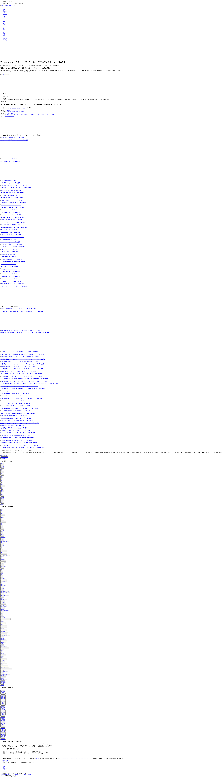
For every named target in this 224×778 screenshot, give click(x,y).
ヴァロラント (3, 560)
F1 (1, 620)
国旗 (1, 577)
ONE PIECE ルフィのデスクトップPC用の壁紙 (12, 217)
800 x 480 (7, 113)
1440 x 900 (20, 111)
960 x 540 (7, 114)
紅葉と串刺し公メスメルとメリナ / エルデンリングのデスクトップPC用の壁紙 (19, 423)
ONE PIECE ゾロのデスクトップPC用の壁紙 (11, 197)
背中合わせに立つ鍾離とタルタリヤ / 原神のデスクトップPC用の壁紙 (17, 432)
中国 (1, 614)
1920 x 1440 (3, 698)
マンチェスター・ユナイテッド (6, 668)
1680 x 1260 (3, 697)
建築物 (2, 502)
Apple (2, 573)
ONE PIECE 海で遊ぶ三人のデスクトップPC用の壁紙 (13, 227)
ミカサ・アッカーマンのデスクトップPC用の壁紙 (12, 247)
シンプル (5, 34)
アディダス (3, 660)
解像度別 (5, 11)
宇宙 (4, 24)
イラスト (5, 18)
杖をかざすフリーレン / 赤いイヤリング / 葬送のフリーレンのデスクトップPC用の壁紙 (22, 447)
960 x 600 (7, 111)
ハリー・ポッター (4, 641)
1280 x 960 (16, 108)
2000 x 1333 (3, 739)
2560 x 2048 (3, 704)
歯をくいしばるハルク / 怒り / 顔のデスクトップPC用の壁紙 (15, 403)
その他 (2, 504)
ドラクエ (2, 672)
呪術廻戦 (2, 685)
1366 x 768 (29, 114)
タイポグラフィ (3, 625)
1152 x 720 (11, 111)
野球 (1, 494)
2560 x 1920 (3, 701)
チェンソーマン (3, 659)
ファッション (3, 623)
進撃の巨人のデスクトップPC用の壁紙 (10, 183)
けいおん (2, 656)
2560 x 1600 (3, 713)
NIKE (2, 643)
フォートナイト (3, 675)
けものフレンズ (3, 679)
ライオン (2, 589)
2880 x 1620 (3, 735)
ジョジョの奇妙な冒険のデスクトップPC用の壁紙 (12, 261)
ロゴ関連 (2, 539)
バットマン (3, 578)
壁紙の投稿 (29, 774)
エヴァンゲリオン (4, 553)
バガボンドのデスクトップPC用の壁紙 (10, 276)
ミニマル (2, 563)
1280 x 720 (24, 114)
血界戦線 (2, 678)
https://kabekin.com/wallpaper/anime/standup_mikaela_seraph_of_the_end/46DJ (76, 758)
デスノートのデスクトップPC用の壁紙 (10, 161)
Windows (2, 609)
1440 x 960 (11, 116)
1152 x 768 (7, 116)
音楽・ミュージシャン (5, 541)
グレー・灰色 (3, 562)
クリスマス (3, 602)
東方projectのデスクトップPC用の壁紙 (10, 271)
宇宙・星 (2, 467)
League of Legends (4, 632)
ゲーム (4, 17)
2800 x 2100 (3, 702)
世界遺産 (5, 33)
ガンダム (2, 638)
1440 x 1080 (25, 108)
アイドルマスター (4, 627)
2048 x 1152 (3, 731)
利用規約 (37, 758)
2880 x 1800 (3, 714)
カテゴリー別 (5, 10)
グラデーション (3, 581)
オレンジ (2, 530)
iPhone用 (4, 39)
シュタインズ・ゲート (5, 595)
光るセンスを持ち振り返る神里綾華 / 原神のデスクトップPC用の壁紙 (17, 413)
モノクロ (2, 569)
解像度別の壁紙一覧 (4, 457)
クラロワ (2, 683)
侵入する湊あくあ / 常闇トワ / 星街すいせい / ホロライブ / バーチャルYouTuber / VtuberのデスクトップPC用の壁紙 (29, 383)
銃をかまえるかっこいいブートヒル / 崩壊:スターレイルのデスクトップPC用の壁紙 (21, 373)
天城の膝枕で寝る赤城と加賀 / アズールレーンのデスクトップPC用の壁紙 (18, 442)
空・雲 (2, 474)
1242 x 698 (20, 114)
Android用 (5, 40)
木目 (1, 575)
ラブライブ (3, 617)
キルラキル (3, 681)
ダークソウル (3, 585)
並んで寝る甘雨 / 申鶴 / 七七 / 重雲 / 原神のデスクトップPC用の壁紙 (17, 437)
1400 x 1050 (20, 108)
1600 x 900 (42, 114)
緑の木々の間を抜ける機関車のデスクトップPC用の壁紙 (14, 393)
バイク (2, 491)
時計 (1, 664)
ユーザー (30, 99)
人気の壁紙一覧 (3, 458)
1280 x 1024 (7, 110)
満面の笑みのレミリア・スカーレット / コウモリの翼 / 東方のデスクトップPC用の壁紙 (22, 364)
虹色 (1, 598)
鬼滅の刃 (2, 616)
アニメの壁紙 (5, 94)
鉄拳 (1, 624)
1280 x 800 (15, 111)
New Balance (3, 682)
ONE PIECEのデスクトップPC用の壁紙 (10, 232)
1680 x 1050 (24, 111)
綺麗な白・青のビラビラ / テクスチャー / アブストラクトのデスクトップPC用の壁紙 (21, 398)
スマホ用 (5, 14)
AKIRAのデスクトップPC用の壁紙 (9, 266)
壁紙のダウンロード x (4, 74)
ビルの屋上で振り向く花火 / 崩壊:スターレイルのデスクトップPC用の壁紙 (19, 408)
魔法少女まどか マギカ (5, 591)
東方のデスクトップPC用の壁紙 (8, 256)
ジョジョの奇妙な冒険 (5, 610)
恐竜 (1, 613)
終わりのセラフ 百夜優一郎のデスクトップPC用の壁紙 (14, 140)
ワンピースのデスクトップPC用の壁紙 (10, 212)
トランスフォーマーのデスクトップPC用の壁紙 (12, 237)
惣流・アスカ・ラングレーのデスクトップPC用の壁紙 (13, 286)
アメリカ (2, 545)
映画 (1, 501)
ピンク (2, 520)
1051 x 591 (15, 114)
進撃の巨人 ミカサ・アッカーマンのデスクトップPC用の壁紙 (15, 187)
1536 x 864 (38, 114)
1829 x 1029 (47, 114)
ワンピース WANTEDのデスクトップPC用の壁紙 (12, 222)
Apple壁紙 (2, 661)
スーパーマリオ (3, 630)
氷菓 (1, 657)
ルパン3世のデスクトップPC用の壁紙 (9, 251)
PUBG (2, 670)
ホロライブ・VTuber (4, 671)
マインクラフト (3, 599)
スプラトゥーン (3, 634)
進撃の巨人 (3, 559)
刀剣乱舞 (2, 645)
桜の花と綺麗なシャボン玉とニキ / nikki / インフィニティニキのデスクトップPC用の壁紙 (22, 359)
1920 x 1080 (51, 114)
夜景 (4, 26)
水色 (1, 527)
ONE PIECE (3, 537)
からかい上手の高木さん (5, 674)
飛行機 (2, 490)
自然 (4, 21)
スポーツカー (3, 521)
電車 (4, 29)
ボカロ (2, 534)
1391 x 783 (33, 114)
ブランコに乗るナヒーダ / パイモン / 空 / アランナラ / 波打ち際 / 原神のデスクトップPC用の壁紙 (24, 378)
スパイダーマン (3, 605)
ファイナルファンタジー (5, 555)
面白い (2, 621)
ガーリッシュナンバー (5, 667)
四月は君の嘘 (3, 654)
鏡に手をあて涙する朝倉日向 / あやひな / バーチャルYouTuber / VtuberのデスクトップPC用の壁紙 (24, 332)
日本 (1, 531)
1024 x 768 (7, 108)
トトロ (2, 649)
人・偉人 (2, 588)
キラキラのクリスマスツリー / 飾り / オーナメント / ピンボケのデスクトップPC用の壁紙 (22, 388)
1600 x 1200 (3, 696)
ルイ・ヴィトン (3, 663)
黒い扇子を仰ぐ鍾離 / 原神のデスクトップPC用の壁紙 (13, 428)
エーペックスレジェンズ (5, 635)
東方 (1, 584)
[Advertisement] (112, 50)
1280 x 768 (11, 113)
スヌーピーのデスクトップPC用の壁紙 (10, 242)
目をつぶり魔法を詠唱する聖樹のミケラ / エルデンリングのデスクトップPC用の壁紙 (21, 311)
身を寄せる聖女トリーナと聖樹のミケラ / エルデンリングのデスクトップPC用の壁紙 (21, 369)
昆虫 (1, 484)
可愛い (2, 517)
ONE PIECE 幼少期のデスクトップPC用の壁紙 (12, 192)
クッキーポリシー (18, 774)
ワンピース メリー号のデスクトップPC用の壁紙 (12, 207)
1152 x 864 (12, 108)
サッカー (2, 495)
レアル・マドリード (4, 666)
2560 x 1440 (3, 734)
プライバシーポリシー (9, 774)
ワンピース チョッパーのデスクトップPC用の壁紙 (13, 202)
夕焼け (2, 535)
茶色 (1, 549)
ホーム (4, 7)
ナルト (2, 556)
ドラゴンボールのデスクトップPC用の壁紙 (11, 281)
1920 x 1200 (3, 712)
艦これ (2, 596)
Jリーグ (2, 628)
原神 (1, 650)
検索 (4, 9)
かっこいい (5, 37)
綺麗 (4, 35)
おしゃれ (5, 38)
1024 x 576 (11, 114)
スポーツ (2, 497)
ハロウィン (3, 631)
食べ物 (2, 567)
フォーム (98, 99)
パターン (5, 19)
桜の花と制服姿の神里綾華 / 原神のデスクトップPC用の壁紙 (15, 418)
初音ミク (2, 538)
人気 (4, 12)
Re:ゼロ (2, 653)
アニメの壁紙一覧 (4, 455)
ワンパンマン (3, 603)
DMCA (24, 774)
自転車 (2, 636)
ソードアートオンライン (5, 592)
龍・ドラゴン (3, 566)
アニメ (4, 16)
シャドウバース (3, 646)
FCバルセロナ (3, 642)
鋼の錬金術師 (3, 639)
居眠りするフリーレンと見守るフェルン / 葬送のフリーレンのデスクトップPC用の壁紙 (22, 354)
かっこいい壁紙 (3, 606)
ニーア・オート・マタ (5, 647)
